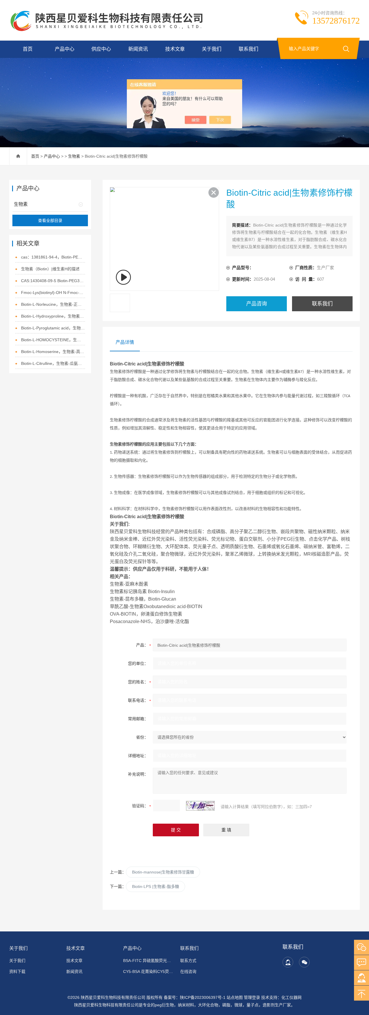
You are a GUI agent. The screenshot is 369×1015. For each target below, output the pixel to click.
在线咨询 (188, 971)
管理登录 (252, 997)
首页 (28, 49)
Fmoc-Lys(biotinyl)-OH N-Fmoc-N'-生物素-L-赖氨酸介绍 (53, 292)
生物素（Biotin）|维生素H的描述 (50, 269)
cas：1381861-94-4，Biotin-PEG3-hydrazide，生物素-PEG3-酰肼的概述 (53, 257)
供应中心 (101, 49)
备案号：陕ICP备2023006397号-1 (194, 997)
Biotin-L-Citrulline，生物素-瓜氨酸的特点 (53, 363)
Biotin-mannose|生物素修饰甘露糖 (163, 872)
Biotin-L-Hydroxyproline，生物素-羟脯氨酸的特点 (53, 316)
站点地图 (235, 997)
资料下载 (17, 971)
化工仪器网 (291, 997)
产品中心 (64, 49)
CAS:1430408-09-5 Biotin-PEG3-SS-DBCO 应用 (53, 280)
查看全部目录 (50, 220)
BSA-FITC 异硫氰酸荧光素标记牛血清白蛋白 (148, 960)
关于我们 (211, 49)
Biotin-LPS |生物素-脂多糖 (155, 886)
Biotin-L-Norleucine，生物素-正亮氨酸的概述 (53, 304)
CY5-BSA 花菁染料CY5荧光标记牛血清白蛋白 (148, 971)
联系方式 (188, 960)
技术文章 (175, 49)
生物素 (74, 156)
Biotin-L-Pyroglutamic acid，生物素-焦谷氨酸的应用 (53, 328)
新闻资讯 (138, 49)
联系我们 (248, 49)
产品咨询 (256, 304)
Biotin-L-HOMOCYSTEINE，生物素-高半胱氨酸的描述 (53, 339)
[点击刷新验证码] (200, 806)
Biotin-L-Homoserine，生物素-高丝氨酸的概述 (53, 351)
